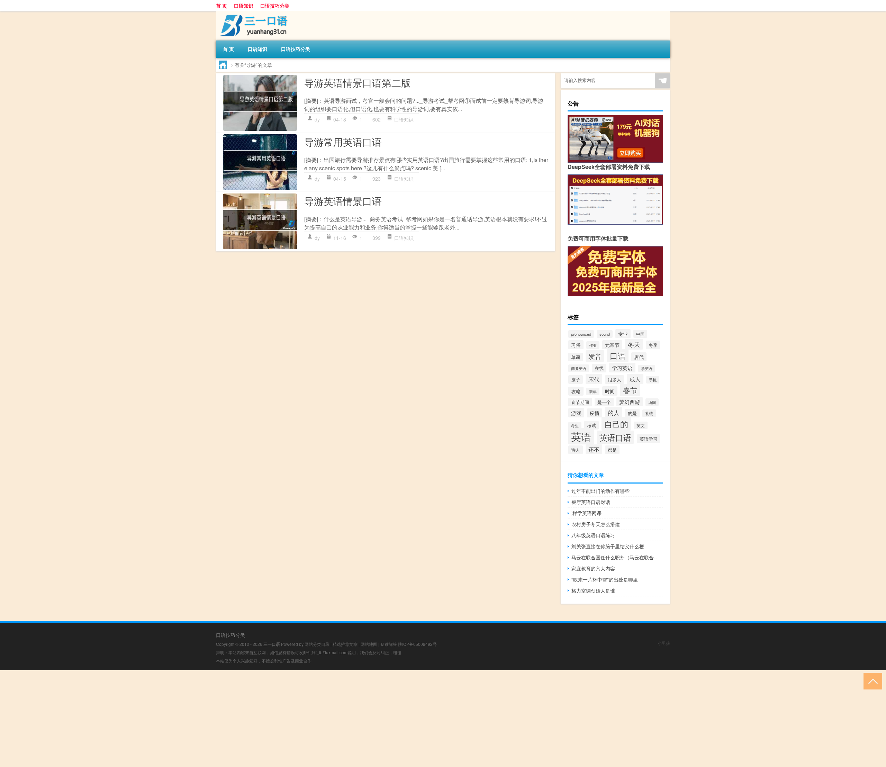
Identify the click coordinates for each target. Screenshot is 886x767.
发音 (595, 356)
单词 (575, 357)
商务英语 (578, 368)
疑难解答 (388, 644)
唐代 (639, 356)
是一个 (604, 402)
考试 (591, 425)
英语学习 (649, 438)
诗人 (575, 449)
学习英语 (622, 367)
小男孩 (664, 643)
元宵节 (612, 344)
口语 (618, 355)
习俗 (576, 344)
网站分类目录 (317, 644)
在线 (599, 368)
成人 (635, 379)
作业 (593, 345)
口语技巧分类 (274, 5)
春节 (630, 390)
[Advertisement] (207, 718)
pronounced (581, 334)
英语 (581, 436)
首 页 (221, 5)
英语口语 (615, 437)
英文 (640, 425)
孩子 (575, 379)
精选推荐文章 (345, 644)
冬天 (634, 344)
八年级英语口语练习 (593, 535)
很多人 (614, 379)
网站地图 (369, 644)
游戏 (576, 412)
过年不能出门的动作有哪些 (600, 490)
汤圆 (652, 402)
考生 (575, 425)
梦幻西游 (629, 401)
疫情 (594, 412)
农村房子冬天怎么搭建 (595, 524)
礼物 (649, 413)
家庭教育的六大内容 (593, 568)
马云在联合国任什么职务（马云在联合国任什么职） (617, 557)
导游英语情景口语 (343, 201)
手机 (653, 379)
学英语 (646, 368)
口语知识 (243, 5)
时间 (610, 391)
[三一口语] (252, 13)
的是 (632, 413)
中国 (640, 334)
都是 (612, 449)
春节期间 (580, 402)
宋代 (593, 379)
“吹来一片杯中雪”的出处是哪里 (604, 579)
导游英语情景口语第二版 (357, 82)
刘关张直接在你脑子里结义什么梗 (607, 546)
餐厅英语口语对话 (590, 501)
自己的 (616, 424)
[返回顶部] (871, 680)
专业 (623, 333)
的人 (614, 412)
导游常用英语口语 (343, 141)
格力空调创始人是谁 (593, 590)
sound (604, 334)
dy (317, 119)
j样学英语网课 (586, 512)
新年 (593, 391)
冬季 (653, 345)
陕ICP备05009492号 (417, 644)
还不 (593, 449)
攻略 (576, 391)
